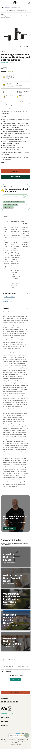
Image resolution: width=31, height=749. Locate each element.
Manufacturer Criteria (23, 739)
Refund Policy (15, 742)
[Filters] (2, 671)
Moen (3, 51)
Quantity (3, 162)
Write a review (15, 679)
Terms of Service (14, 741)
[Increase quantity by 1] (15, 166)
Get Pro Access (9, 528)
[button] (5, 62)
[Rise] (4, 708)
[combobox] (15, 7)
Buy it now (15, 176)
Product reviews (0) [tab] (8, 666)
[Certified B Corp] (9, 708)
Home (2, 14)
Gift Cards (5, 741)
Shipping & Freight (12, 739)
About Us (3, 739)
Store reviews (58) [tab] (23, 666)
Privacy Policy (22, 741)
